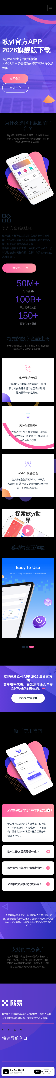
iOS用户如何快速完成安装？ (24, 884)
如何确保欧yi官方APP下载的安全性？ (30, 810)
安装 (46, 1071)
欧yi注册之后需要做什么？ (23, 851)
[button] (24, 647)
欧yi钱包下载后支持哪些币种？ (26, 867)
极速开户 (15, 87)
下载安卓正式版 (19, 268)
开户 (37, 1071)
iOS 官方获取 (27, 698)
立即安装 (15, 78)
